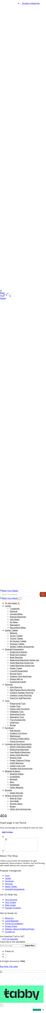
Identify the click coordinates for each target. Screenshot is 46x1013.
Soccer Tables (16, 635)
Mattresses (15, 736)
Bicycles (8, 790)
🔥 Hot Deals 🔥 (12, 603)
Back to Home (7, 832)
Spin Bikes (14, 619)
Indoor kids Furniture (19, 709)
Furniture (9, 727)
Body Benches (16, 657)
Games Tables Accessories (22, 646)
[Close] (20, 598)
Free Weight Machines (20, 752)
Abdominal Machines (19, 749)
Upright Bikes (16, 614)
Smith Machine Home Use (21, 662)
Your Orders (10, 902)
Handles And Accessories (21, 768)
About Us (9, 918)
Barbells (13, 779)
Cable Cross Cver (17, 765)
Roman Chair (16, 757)
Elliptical (13, 611)
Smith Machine (16, 763)
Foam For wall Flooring (20, 698)
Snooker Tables (17, 643)
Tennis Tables (16, 638)
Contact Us (10, 931)
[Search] (43, 594)
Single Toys (15, 706)
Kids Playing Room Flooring (22, 690)
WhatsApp (37, 1010)
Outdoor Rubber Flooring (21, 692)
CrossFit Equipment (19, 671)
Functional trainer (18, 681)
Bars (12, 782)
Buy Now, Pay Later (9, 966)
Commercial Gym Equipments (18, 744)
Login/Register (12, 921)
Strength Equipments (15, 889)
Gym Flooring (16, 687)
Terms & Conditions (14, 923)
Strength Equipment (14, 649)
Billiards (13, 633)
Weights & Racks (12, 771)
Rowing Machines (18, 616)
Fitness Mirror (16, 679)
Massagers (15, 625)
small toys (14, 722)
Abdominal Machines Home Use (24, 660)
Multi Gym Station (18, 654)
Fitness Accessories (14, 795)
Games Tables (11, 630)
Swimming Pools (17, 714)
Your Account (11, 899)
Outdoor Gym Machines (21, 676)
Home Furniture (17, 741)
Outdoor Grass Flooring (21, 695)
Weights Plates (17, 774)
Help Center (10, 905)
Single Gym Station (18, 652)
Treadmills (15, 608)
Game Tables (11, 886)
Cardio (8, 606)
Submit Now (29, 945)
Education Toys (17, 717)
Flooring (9, 684)
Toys (7, 700)
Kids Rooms (15, 730)
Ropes (13, 806)
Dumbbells (15, 776)
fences (13, 725)
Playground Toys (18, 703)
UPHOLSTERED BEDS (19, 738)
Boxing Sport (16, 673)
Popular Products (13, 907)
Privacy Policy (11, 926)
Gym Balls (14, 801)
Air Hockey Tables (18, 641)
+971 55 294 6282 (10, 939)
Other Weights (16, 787)
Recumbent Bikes (18, 627)
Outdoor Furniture (18, 733)
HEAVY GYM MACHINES (20, 746)
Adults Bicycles (16, 793)
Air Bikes (14, 622)
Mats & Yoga (15, 798)
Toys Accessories (18, 719)
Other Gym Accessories (20, 809)
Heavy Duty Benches (19, 755)
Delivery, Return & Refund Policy (19, 929)
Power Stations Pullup (20, 760)
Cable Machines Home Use (22, 665)
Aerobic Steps (16, 803)
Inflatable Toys (17, 711)
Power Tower (16, 668)
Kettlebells (15, 784)
